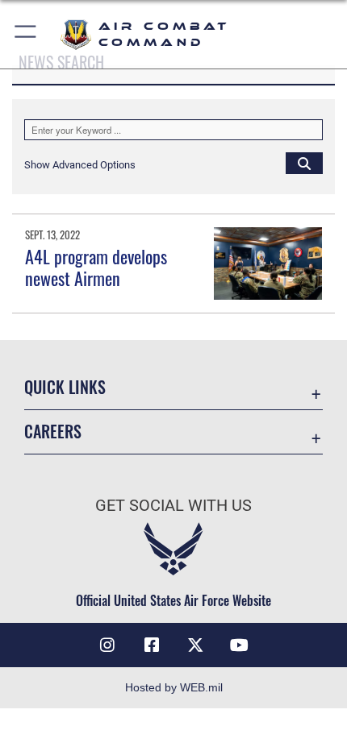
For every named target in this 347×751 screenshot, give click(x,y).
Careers (53, 431)
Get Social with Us (173, 505)
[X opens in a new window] (195, 645)
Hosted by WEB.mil (174, 687)
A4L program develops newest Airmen (96, 266)
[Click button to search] (304, 162)
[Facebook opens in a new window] (152, 645)
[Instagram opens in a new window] (107, 645)
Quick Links (65, 387)
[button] (26, 34)
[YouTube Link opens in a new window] (240, 645)
